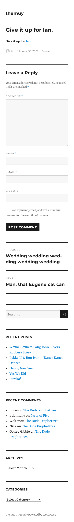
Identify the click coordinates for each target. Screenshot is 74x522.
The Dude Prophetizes (39, 410)
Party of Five (40, 415)
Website (12, 190)
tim (13, 51)
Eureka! (15, 379)
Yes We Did (17, 373)
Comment (14, 96)
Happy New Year (21, 368)
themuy (15, 13)
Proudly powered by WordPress (37, 514)
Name (11, 153)
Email (11, 172)
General (46, 51)
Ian (28, 41)
